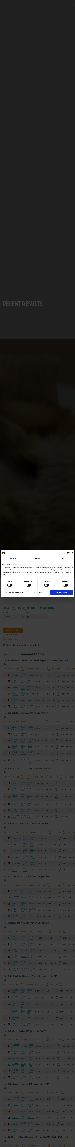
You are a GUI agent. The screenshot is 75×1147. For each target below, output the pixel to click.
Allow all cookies (61, 592)
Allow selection (37, 592)
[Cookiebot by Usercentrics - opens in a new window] (65, 553)
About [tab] (62, 558)
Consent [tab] (13, 558)
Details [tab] (37, 558)
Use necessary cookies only (14, 592)
